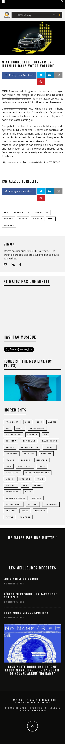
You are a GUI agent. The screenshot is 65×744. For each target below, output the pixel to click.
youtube (25, 517)
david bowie (49, 441)
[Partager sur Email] (58, 75)
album (52, 422)
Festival (29, 453)
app (6, 212)
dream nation (29, 447)
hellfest (41, 460)
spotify (33, 504)
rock (28, 491)
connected (42, 212)
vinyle (9, 517)
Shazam (37, 498)
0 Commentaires (14, 583)
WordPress (39, 710)
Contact (18, 699)
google (37, 219)
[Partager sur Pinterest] (41, 81)
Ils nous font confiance (35, 702)
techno (10, 511)
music (9, 479)
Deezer (23, 219)
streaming (51, 504)
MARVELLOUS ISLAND (37, 473)
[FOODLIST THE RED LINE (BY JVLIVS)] (32, 399)
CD (45, 434)
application (21, 212)
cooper (8, 219)
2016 (39, 422)
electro (50, 447)
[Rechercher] (62, 1)
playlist (11, 485)
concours (29, 441)
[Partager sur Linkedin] (50, 75)
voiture (9, 225)
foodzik (46, 453)
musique (25, 479)
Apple (19, 428)
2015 (27, 422)
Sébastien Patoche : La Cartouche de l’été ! (30, 595)
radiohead (12, 491)
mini (51, 219)
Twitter (40, 511)
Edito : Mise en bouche (21, 579)
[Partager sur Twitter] (41, 75)
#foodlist (12, 422)
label (42, 466)
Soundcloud (13, 504)
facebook (12, 453)
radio (37, 485)
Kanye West (25, 466)
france (10, 460)
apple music (37, 428)
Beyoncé (32, 434)
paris (40, 479)
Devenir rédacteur (43, 699)
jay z (9, 466)
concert (11, 441)
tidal (24, 511)
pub (25, 485)
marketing (12, 473)
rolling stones (15, 498)
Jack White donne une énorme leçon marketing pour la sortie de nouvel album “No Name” (32, 670)
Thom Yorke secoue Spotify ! (26, 612)
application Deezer (15, 108)
